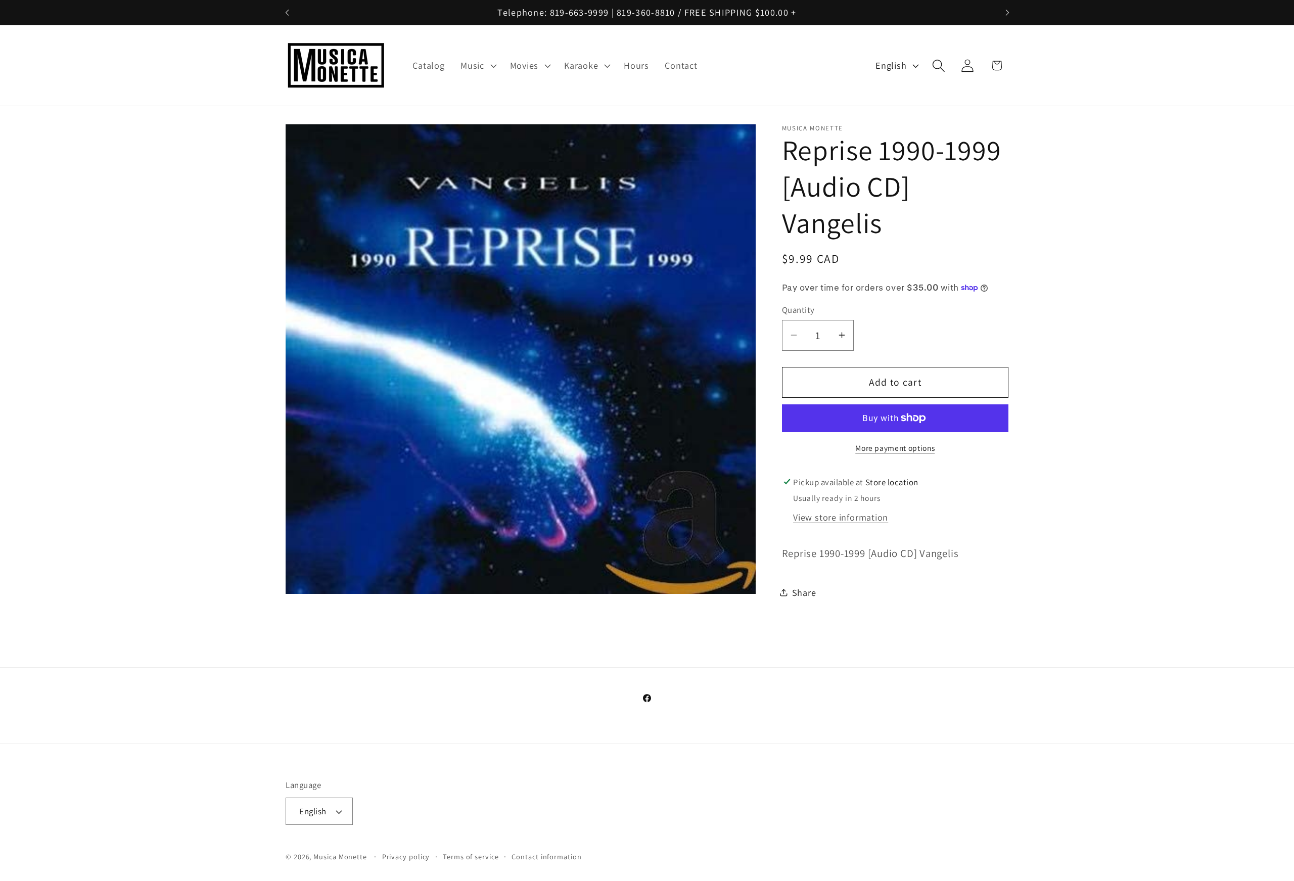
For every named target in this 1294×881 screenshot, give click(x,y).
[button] (477, 65)
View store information (840, 517)
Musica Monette (340, 856)
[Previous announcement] (287, 12)
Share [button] (804, 592)
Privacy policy (406, 856)
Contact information (546, 856)
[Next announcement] (1007, 12)
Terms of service (471, 856)
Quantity (798, 309)
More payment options (895, 447)
